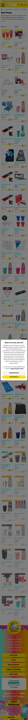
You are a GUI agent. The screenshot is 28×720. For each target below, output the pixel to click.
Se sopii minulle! (14, 377)
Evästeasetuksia (14, 373)
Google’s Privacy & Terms (17, 368)
